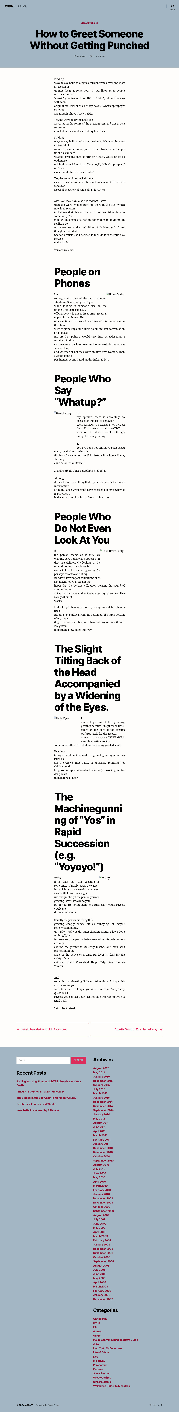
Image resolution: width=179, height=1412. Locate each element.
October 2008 (101, 1257)
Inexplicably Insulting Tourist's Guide (115, 1339)
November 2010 (103, 1152)
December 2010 (103, 1148)
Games (97, 1331)
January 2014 (101, 1114)
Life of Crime (101, 1352)
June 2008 (99, 1274)
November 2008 (103, 1253)
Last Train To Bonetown (107, 1348)
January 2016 (101, 1076)
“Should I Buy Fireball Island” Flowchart (40, 1091)
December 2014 (103, 1101)
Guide (97, 1335)
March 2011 (100, 1135)
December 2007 (103, 1299)
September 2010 (103, 1160)
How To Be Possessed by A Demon (37, 1110)
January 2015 (101, 1097)
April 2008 (99, 1282)
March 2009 (100, 1236)
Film (95, 1327)
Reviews (98, 1369)
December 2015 (103, 1080)
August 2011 (101, 1122)
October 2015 (101, 1085)
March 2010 (100, 1185)
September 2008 (103, 1261)
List (95, 1356)
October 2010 (101, 1156)
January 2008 (101, 1294)
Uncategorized (89, 23)
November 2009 (103, 1202)
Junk (96, 1344)
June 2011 (99, 1127)
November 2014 (103, 1106)
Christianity (100, 1318)
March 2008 (100, 1286)
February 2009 (102, 1240)
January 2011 (101, 1143)
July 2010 (99, 1169)
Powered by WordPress (47, 1405)
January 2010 (101, 1194)
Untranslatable (102, 1381)
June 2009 (99, 1223)
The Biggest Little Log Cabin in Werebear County (46, 1097)
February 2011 (102, 1139)
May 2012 (99, 1118)
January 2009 (101, 1244)
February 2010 (102, 1190)
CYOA (96, 1323)
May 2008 (99, 1278)
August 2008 (101, 1265)
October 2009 (101, 1206)
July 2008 (99, 1269)
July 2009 (99, 1219)
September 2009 (103, 1211)
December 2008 (103, 1248)
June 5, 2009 (99, 56)
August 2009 (101, 1215)
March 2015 (100, 1093)
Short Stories (101, 1373)
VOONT (10, 6)
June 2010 (99, 1173)
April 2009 (99, 1232)
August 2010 (101, 1164)
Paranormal (100, 1365)
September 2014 (103, 1110)
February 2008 (102, 1290)
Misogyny (99, 1360)
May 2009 (99, 1227)
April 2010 (99, 1181)
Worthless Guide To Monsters (111, 1386)
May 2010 (99, 1177)
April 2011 (99, 1131)
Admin (83, 56)
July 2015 (99, 1089)
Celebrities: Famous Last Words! (36, 1104)
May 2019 (99, 1072)
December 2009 (103, 1198)
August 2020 (101, 1068)
